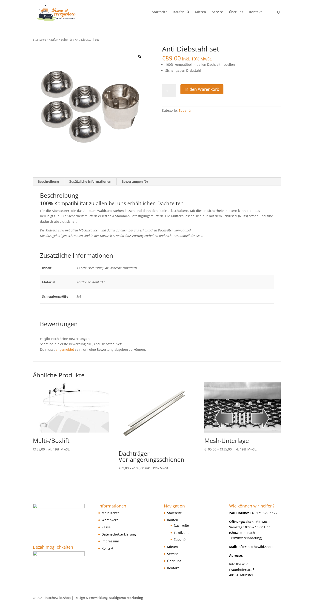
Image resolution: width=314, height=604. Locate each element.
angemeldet (65, 349)
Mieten (200, 12)
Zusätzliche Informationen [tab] (90, 181)
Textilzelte (181, 532)
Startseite (159, 12)
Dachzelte (181, 525)
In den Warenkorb (202, 89)
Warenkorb (110, 520)
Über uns (236, 12)
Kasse (106, 527)
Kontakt (255, 12)
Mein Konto (110, 513)
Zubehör (66, 39)
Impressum (110, 541)
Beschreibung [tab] (48, 181)
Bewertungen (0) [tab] (135, 181)
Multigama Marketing (126, 597)
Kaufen (178, 12)
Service (217, 12)
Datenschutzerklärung (119, 534)
